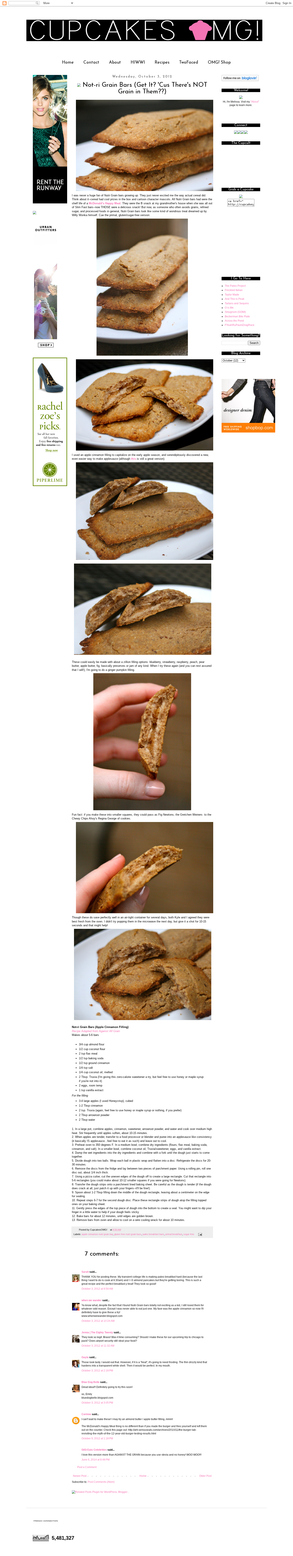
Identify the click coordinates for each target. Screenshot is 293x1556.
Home (68, 62)
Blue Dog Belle (91, 1382)
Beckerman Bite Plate (237, 316)
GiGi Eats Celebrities (94, 1449)
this (133, 458)
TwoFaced (188, 62)
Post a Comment (87, 1467)
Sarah (85, 1271)
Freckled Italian (234, 290)
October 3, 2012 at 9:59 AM (97, 1288)
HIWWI (138, 62)
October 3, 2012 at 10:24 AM (98, 1320)
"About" (255, 101)
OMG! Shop (219, 62)
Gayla (85, 1357)
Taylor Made (232, 294)
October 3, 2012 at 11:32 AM (98, 1345)
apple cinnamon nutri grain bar (97, 1234)
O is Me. (229, 307)
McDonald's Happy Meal (105, 203)
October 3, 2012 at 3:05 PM (97, 1402)
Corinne (86, 1414)
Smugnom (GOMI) (235, 311)
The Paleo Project (235, 285)
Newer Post (79, 1475)
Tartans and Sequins (237, 303)
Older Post (205, 1475)
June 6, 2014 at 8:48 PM (96, 1459)
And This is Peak (234, 298)
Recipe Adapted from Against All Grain (96, 1031)
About (115, 62)
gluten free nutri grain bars (127, 1234)
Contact (91, 62)
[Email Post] (199, 1234)
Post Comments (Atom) (101, 1481)
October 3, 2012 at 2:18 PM (97, 1370)
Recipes (162, 62)
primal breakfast (173, 1234)
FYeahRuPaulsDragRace (239, 325)
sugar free (188, 1234)
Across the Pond (234, 320)
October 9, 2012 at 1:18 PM (97, 1438)
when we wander (92, 1300)
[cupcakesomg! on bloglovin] (240, 80)
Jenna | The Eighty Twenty (97, 1332)
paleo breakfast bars (153, 1234)
